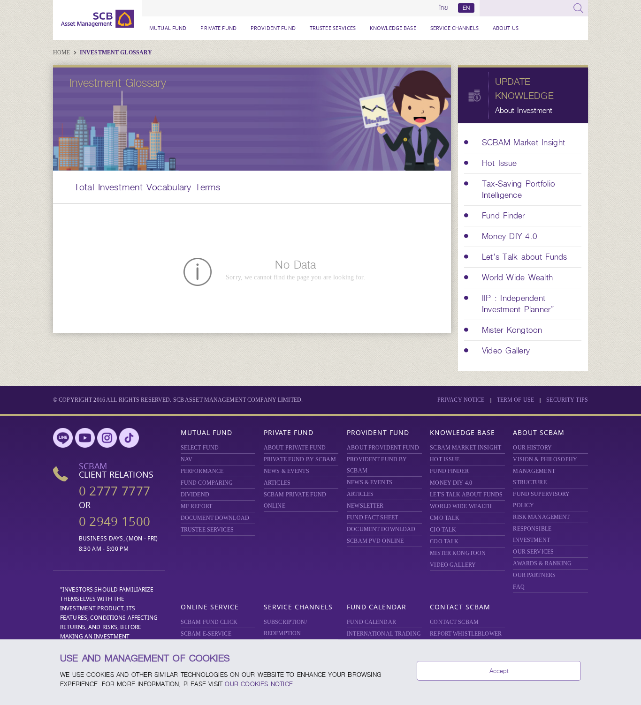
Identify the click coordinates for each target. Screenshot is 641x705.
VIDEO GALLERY (453, 565)
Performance (202, 471)
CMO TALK (444, 518)
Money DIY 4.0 (451, 483)
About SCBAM (539, 432)
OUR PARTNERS (534, 575)
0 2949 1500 (114, 521)
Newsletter (365, 505)
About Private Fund (295, 447)
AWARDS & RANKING (542, 563)
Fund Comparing (207, 483)
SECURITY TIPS (567, 400)
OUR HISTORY (532, 447)
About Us (506, 27)
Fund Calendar (376, 606)
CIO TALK (443, 529)
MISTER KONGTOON (458, 553)
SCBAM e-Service (206, 633)
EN (466, 8)
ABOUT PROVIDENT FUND (383, 447)
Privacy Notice (461, 400)
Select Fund (200, 447)
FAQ (518, 587)
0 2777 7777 (114, 491)
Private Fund (218, 27)
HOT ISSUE (444, 459)
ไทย (443, 8)
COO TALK (444, 541)
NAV (186, 459)
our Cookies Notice (259, 684)
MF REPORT (196, 506)
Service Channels (454, 27)
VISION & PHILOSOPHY (545, 459)
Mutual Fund (167, 27)
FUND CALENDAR (371, 622)
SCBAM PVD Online (375, 541)
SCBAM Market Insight (465, 447)
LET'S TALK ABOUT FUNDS (466, 494)
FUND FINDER (449, 471)
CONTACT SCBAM (454, 622)
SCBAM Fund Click (209, 622)
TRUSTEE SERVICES (333, 27)
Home (62, 52)
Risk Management (541, 517)
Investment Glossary (116, 52)
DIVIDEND (195, 494)
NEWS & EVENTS (286, 471)
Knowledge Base (393, 27)
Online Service (210, 606)
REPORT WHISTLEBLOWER (466, 633)
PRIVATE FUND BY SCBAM (300, 459)
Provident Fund (273, 27)
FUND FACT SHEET (372, 517)
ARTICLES (277, 483)
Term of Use (515, 400)
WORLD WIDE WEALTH (461, 506)
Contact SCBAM (460, 606)
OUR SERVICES (533, 551)
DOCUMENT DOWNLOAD (215, 518)
